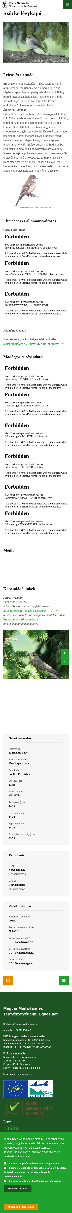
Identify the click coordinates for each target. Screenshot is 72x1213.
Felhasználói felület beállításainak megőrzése (35, 1181)
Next (65, 653)
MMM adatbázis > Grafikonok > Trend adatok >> (33, 343)
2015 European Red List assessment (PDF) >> (31, 610)
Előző (65, 661)
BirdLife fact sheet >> (15, 602)
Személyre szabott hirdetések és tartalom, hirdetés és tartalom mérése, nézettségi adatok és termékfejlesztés (35, 1172)
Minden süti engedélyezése (21, 1207)
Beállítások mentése (17, 1188)
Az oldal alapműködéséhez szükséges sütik (34, 1163)
